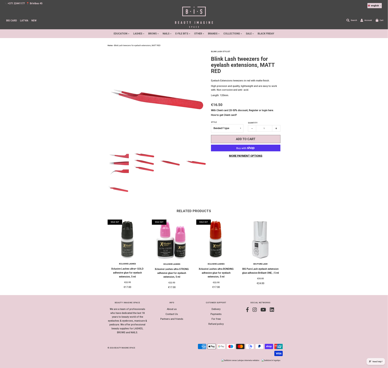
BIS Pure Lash (260, 264)
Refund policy (216, 324)
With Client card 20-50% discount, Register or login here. (242, 110)
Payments (216, 314)
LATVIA (24, 20)
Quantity (253, 123)
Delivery (216, 309)
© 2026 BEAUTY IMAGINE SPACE (121, 348)
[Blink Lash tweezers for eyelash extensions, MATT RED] (118, 163)
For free (216, 319)
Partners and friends (171, 319)
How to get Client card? (224, 115)
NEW (34, 20)
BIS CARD (11, 20)
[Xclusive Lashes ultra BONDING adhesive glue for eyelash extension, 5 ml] (216, 239)
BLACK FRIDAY (266, 33)
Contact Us (172, 314)
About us (172, 309)
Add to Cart (245, 139)
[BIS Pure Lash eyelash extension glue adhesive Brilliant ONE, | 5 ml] (260, 239)
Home (110, 45)
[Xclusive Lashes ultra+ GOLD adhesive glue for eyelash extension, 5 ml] (127, 239)
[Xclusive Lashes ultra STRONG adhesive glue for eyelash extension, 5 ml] (172, 239)
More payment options (245, 155)
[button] (374, 5)
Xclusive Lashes (127, 264)
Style (214, 122)
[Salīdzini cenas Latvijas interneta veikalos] (240, 360)
